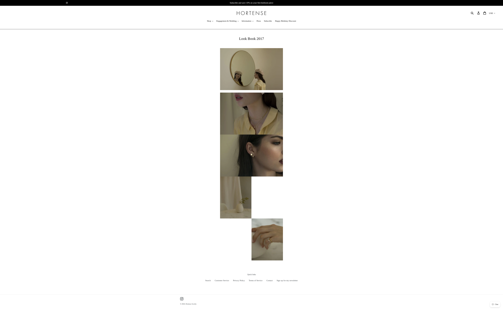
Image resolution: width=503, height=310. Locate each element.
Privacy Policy (239, 280)
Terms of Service (256, 280)
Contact (269, 280)
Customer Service (222, 280)
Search (208, 280)
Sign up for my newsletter (287, 280)
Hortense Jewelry (191, 304)
